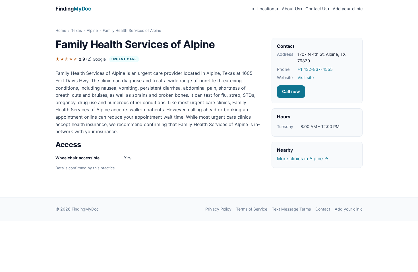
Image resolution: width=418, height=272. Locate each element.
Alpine (92, 30)
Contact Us (316, 8)
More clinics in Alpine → (302, 158)
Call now (291, 91)
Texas (76, 30)
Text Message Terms (291, 209)
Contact (322, 209)
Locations (267, 8)
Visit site (305, 77)
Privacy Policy (218, 209)
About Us (291, 8)
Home (60, 30)
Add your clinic (348, 8)
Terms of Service (251, 209)
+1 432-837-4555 (315, 69)
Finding (73, 8)
